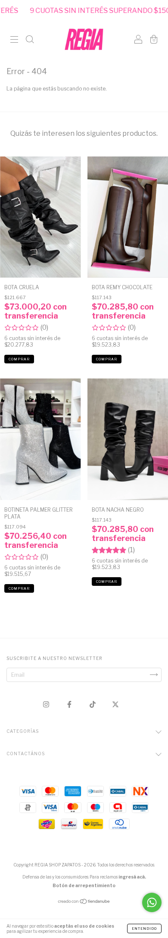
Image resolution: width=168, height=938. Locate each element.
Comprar (19, 359)
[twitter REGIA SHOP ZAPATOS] (115, 704)
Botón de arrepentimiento (84, 885)
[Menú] (14, 40)
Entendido (144, 928)
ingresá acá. (132, 876)
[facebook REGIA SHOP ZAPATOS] (70, 704)
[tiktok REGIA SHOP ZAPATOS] (93, 704)
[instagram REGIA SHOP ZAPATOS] (46, 704)
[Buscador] (29, 40)
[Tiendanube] (84, 902)
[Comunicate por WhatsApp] (152, 902)
